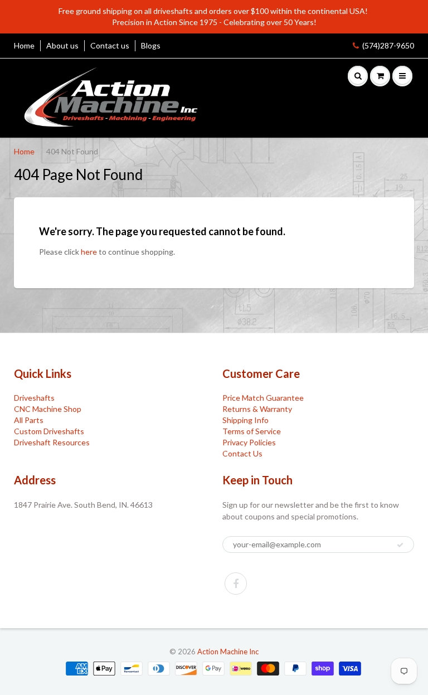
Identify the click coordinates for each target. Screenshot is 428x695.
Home (24, 45)
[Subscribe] (400, 545)
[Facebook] (236, 583)
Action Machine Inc (228, 651)
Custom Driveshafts (49, 431)
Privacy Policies (249, 442)
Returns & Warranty (257, 409)
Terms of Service (251, 431)
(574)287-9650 (388, 45)
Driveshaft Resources (52, 442)
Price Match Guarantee (263, 397)
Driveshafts (34, 397)
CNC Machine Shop (47, 409)
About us (62, 45)
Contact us (109, 45)
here (89, 251)
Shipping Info (245, 420)
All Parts (28, 420)
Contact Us (242, 453)
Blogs (150, 45)
